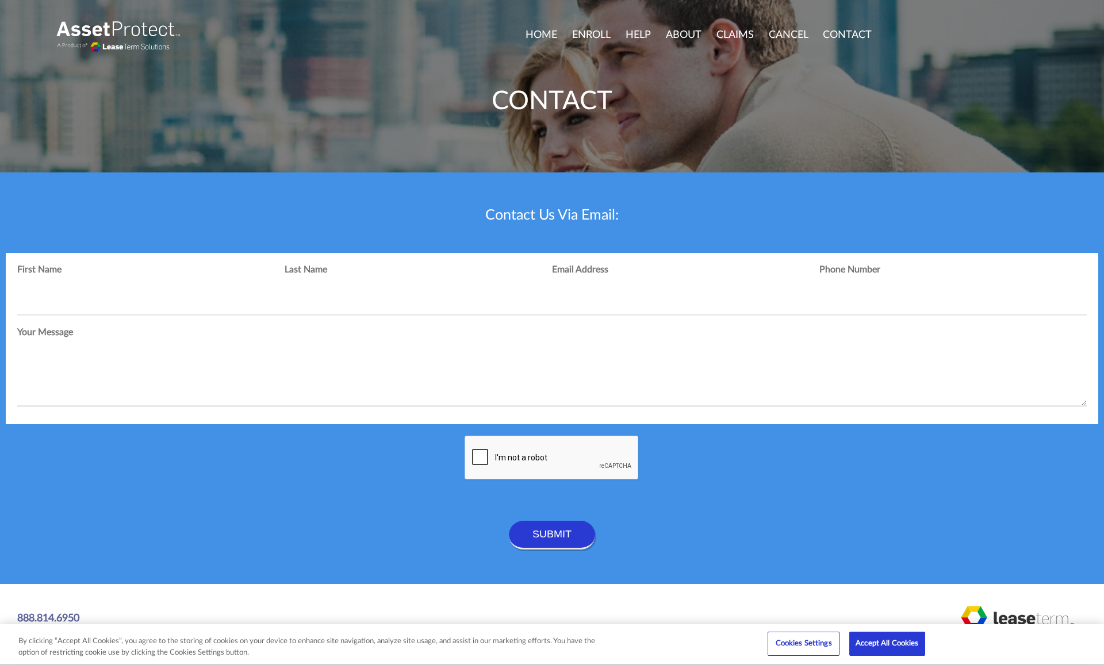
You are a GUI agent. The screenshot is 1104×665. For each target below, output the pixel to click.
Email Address (580, 269)
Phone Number (849, 269)
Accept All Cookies (887, 643)
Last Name (306, 269)
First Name (39, 269)
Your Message (45, 332)
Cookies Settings (804, 643)
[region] (552, 644)
